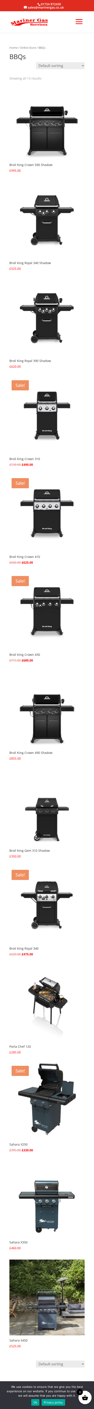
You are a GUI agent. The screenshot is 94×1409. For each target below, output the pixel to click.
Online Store (28, 48)
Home (13, 48)
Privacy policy (53, 1402)
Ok (35, 1402)
